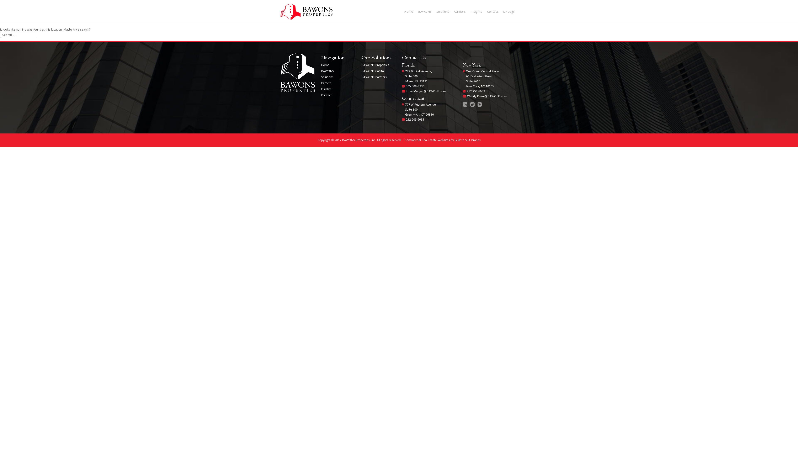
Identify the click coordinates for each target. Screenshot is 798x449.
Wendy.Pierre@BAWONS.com (487, 96)
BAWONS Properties (375, 65)
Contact (492, 11)
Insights (476, 11)
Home (408, 11)
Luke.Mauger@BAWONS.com (426, 91)
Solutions (442, 11)
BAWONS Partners (374, 77)
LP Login (509, 11)
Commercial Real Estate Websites (427, 140)
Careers (460, 11)
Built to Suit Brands (468, 140)
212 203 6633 (415, 119)
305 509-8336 (415, 86)
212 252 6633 (476, 91)
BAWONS (424, 11)
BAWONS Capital (373, 71)
